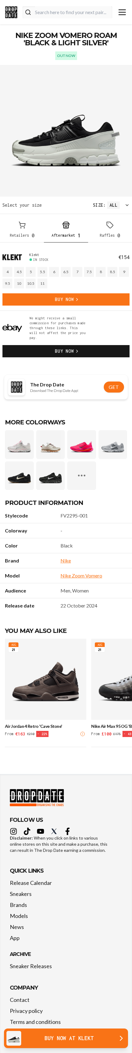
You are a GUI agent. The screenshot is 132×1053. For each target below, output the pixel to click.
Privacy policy (26, 1010)
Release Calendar (31, 882)
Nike (65, 560)
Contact (19, 999)
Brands (18, 904)
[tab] (22, 231)
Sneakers (21, 893)
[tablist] (66, 231)
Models (19, 915)
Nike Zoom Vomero (81, 575)
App (15, 938)
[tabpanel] (66, 304)
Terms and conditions (35, 1021)
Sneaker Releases (31, 966)
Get (114, 387)
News (17, 926)
